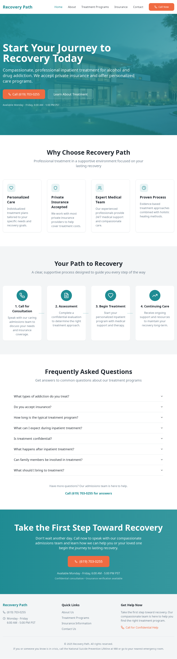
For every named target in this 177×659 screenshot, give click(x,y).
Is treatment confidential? (33, 438)
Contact (138, 7)
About (72, 7)
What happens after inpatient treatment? (44, 449)
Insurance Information (76, 623)
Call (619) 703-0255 (26, 94)
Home (58, 7)
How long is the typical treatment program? (46, 417)
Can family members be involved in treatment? (48, 460)
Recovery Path (17, 7)
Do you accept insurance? (32, 407)
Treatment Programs (95, 7)
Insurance (121, 7)
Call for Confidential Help (142, 627)
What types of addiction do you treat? (41, 396)
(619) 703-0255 (91, 561)
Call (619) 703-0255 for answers (88, 493)
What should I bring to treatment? (39, 470)
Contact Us (69, 629)
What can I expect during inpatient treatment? (48, 428)
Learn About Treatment (71, 94)
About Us (68, 612)
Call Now (164, 6)
